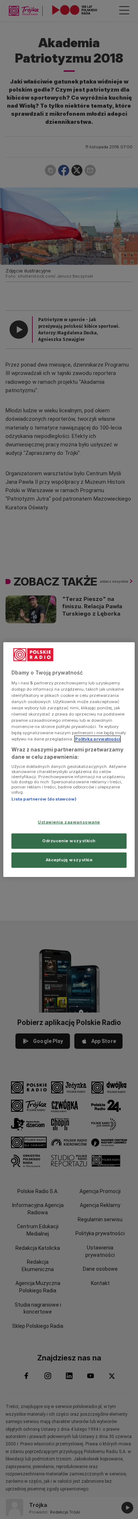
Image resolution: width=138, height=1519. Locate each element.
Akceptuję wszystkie (69, 859)
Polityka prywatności (97, 739)
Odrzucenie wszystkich (69, 840)
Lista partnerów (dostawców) (44, 799)
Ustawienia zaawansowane (69, 822)
